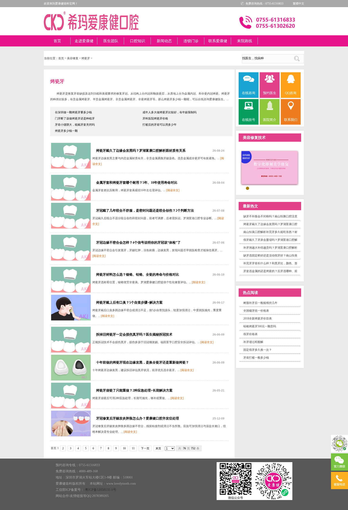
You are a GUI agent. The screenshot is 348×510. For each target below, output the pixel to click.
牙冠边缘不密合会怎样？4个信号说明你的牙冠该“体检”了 (138, 242)
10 (124, 448)
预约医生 (269, 93)
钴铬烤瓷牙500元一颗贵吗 (259, 326)
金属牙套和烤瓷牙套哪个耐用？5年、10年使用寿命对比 (136, 182)
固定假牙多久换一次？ (257, 349)
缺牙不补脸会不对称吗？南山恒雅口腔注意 (270, 216)
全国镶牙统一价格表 (256, 310)
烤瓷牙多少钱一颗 (66, 130)
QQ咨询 (290, 93)
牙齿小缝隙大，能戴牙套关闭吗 (75, 124)
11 (133, 448)
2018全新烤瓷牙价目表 (257, 318)
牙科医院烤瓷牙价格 (155, 118)
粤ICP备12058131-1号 (100, 490)
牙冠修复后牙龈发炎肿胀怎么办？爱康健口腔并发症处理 (137, 418)
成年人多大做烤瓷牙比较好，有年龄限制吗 (169, 112)
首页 (57, 41)
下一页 (145, 448)
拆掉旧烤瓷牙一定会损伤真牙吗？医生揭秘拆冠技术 (134, 334)
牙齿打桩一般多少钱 (256, 357)
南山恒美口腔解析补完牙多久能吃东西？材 (270, 232)
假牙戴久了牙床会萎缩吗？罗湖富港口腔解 (270, 239)
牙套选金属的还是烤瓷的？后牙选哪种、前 (270, 271)
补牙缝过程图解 (253, 342)
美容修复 (72, 58)
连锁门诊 (191, 41)
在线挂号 (248, 120)
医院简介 (269, 120)
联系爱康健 (217, 41)
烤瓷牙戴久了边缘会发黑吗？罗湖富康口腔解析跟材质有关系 (141, 150)
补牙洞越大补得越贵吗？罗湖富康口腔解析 (270, 247)
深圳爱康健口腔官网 (91, 20)
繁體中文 (298, 3)
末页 (158, 448)
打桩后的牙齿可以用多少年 (160, 124)
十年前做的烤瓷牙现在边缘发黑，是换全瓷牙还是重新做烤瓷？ (142, 362)
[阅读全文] (172, 190)
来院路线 (244, 41)
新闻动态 (164, 41)
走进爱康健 (84, 41)
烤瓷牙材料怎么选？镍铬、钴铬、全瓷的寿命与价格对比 (137, 274)
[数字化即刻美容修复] (270, 167)
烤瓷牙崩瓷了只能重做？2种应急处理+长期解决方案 (134, 390)
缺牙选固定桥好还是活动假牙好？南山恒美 (270, 255)
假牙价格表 (250, 334)
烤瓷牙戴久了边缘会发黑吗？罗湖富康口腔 (270, 224)
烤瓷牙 (85, 58)
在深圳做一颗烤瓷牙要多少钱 (73, 112)
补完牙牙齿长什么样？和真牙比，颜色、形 (270, 263)
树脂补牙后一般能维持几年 (260, 303)
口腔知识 (137, 41)
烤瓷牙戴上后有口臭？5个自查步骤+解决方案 (129, 302)
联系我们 (290, 120)
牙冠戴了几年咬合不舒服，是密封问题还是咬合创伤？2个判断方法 (145, 210)
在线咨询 (248, 93)
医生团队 (110, 41)
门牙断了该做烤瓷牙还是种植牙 (75, 118)
